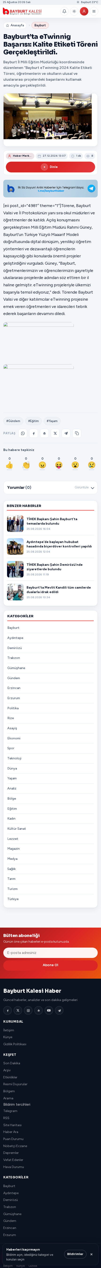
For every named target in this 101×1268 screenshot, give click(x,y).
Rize (10, 718)
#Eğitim (33, 421)
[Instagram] (28, 1010)
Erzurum (13, 698)
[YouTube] (49, 1010)
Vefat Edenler (13, 1160)
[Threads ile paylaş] (44, 433)
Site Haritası (12, 1125)
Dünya (12, 768)
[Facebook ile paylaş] (33, 433)
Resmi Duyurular (15, 1084)
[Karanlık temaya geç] (74, 11)
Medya (12, 859)
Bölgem (9, 1091)
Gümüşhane (16, 668)
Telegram (10, 1111)
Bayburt (40, 25)
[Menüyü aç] (94, 11)
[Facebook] (7, 1010)
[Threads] (38, 1010)
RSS (6, 1118)
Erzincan (13, 688)
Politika (13, 708)
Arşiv (7, 1070)
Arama (8, 1098)
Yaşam (12, 778)
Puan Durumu (13, 1139)
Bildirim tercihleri (16, 1104)
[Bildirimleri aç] (64, 11)
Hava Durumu (13, 1167)
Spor (10, 748)
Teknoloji (14, 758)
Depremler (11, 1153)
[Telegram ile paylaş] (66, 433)
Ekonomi (13, 738)
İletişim (8, 1030)
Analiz (11, 788)
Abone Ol (50, 965)
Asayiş (12, 728)
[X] (18, 1010)
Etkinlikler (10, 1077)
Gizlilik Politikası (14, 1044)
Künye (7, 1037)
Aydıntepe (15, 638)
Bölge (11, 799)
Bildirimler (75, 1254)
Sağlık (11, 869)
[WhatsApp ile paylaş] (22, 433)
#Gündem (13, 421)
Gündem (13, 678)
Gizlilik (32, 1266)
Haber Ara (10, 1132)
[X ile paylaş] (55, 433)
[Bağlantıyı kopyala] (76, 433)
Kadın (11, 819)
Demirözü (14, 648)
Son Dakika (11, 1063)
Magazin (13, 849)
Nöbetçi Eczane (15, 1146)
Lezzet (12, 839)
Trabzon (13, 658)
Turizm (12, 889)
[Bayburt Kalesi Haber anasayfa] (30, 11)
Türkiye (13, 899)
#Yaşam (52, 421)
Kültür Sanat (16, 829)
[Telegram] (59, 1010)
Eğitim (12, 809)
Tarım (11, 879)
